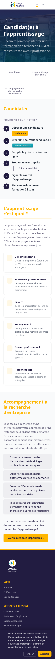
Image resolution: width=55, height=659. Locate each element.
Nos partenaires (11, 596)
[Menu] (50, 5)
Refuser (30, 653)
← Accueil (8, 19)
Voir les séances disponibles (26, 538)
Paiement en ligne (12, 625)
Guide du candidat (27, 168)
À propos (8, 587)
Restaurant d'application (16, 616)
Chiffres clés (10, 592)
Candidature (19, 133)
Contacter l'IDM (11, 611)
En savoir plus (30, 647)
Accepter (44, 653)
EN (43, 4)
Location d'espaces (13, 620)
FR (37, 4)
